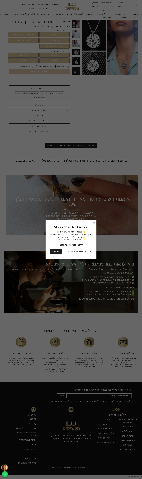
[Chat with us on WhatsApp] (5, 474)
